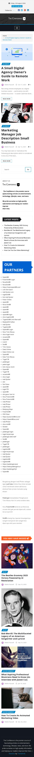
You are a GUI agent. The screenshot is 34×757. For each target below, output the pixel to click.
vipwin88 (6, 302)
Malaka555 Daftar (9, 322)
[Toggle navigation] (17, 28)
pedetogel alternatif (9, 437)
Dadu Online (7, 349)
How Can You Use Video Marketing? (16, 250)
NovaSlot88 (6, 282)
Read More (6, 99)
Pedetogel (6, 498)
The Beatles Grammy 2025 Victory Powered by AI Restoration (14, 578)
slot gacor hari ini (8, 394)
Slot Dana (6, 384)
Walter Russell (9, 85)
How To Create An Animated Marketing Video (15, 716)
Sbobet (5, 427)
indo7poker (6, 325)
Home (5, 36)
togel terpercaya (8, 434)
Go (28, 170)
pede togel (6, 364)
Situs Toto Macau (9, 332)
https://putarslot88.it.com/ (11, 417)
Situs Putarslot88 (8, 397)
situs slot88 (6, 424)
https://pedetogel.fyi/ (10, 469)
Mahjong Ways (8, 409)
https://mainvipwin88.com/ (11, 287)
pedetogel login (8, 432)
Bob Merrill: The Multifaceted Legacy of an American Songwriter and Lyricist (17, 232)
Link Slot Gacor (8, 290)
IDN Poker (6, 414)
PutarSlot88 (7, 412)
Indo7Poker (7, 402)
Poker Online (7, 300)
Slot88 (5, 344)
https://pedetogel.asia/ (10, 464)
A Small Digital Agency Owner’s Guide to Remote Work (14, 74)
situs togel (6, 377)
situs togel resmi (8, 334)
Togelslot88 (7, 327)
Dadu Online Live (8, 352)
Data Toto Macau (8, 357)
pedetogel (6, 362)
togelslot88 (6, 295)
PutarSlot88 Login (9, 280)
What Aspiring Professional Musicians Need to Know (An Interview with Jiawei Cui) (17, 240)
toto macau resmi (8, 367)
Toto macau (7, 347)
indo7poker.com (8, 292)
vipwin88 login (7, 315)
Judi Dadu (9, 484)
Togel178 (6, 359)
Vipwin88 (6, 277)
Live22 (5, 342)
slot (4, 382)
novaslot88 (6, 337)
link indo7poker (8, 297)
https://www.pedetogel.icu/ (12, 467)
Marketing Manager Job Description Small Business (15, 136)
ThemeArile (21, 754)
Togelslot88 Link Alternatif (12, 319)
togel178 (6, 389)
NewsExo (12, 754)
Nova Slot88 (7, 305)
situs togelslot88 (8, 317)
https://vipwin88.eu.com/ (11, 419)
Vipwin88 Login (8, 329)
